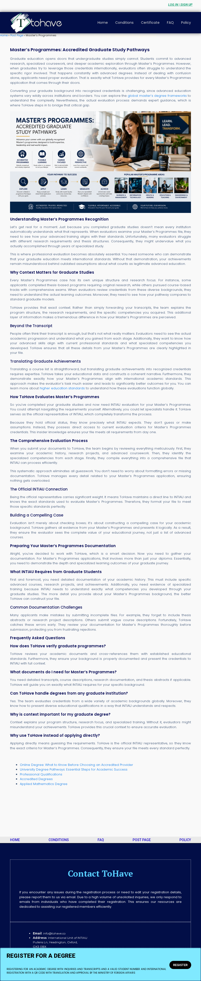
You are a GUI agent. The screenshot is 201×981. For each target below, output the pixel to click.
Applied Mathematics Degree (43, 784)
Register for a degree (41, 955)
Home (103, 22)
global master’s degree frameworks (157, 95)
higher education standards (62, 388)
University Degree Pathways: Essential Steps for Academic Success (73, 769)
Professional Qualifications (41, 774)
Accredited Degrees (36, 779)
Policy (186, 22)
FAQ (170, 22)
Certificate (150, 22)
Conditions (124, 22)
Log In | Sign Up (180, 4)
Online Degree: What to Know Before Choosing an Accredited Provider (76, 764)
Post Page (16, 35)
